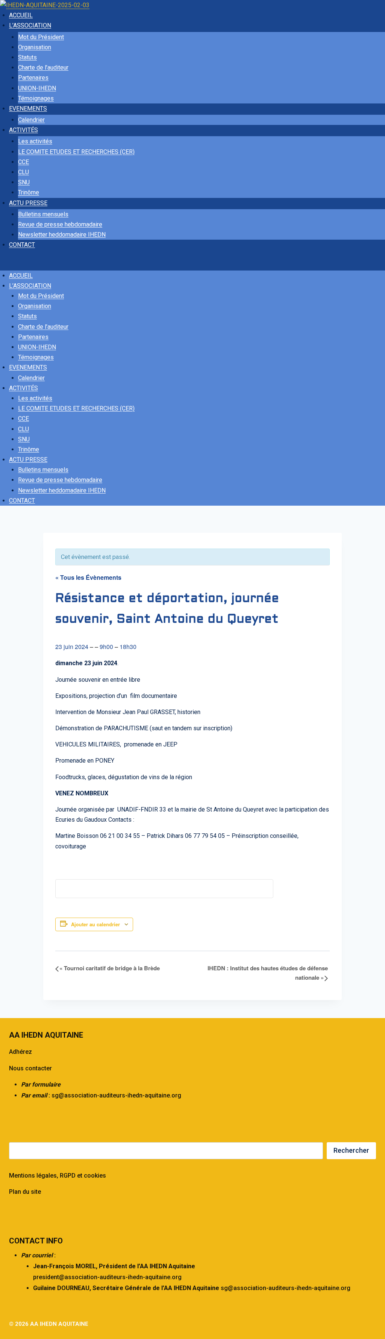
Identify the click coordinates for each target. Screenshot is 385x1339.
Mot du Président (41, 37)
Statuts (27, 57)
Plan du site (25, 1191)
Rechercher (351, 1150)
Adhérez (20, 1051)
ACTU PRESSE (28, 203)
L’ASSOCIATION (30, 25)
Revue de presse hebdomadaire (60, 224)
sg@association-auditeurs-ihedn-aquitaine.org (116, 1095)
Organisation (34, 47)
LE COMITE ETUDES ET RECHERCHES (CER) (76, 151)
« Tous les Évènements (88, 577)
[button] (192, 264)
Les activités (35, 141)
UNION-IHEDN (37, 88)
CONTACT (22, 244)
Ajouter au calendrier (95, 924)
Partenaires (33, 77)
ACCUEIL (21, 15)
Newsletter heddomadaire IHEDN (62, 234)
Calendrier (31, 119)
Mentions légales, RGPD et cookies (57, 1175)
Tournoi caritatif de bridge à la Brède (109, 968)
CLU (23, 172)
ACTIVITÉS (23, 130)
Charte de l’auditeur (43, 67)
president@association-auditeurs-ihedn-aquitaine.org (107, 1277)
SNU (24, 182)
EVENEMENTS (28, 108)
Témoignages (36, 98)
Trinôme (28, 192)
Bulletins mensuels (43, 214)
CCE (23, 162)
